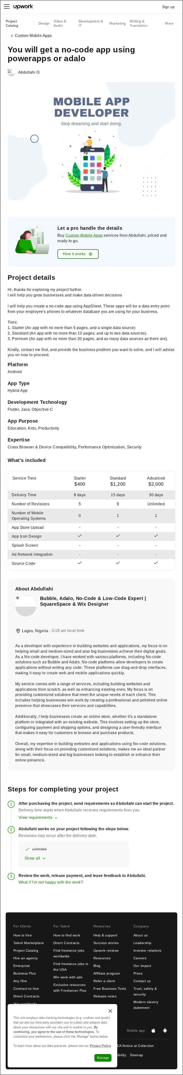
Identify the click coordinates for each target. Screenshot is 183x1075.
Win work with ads (67, 977)
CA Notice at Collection (135, 1046)
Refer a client (104, 981)
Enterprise (21, 966)
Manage (103, 1058)
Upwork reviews (106, 950)
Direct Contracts (26, 996)
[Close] (110, 1011)
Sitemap (136, 1055)
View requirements (35, 817)
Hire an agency (25, 958)
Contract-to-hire (26, 988)
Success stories (106, 943)
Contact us (142, 981)
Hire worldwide (25, 1004)
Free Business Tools (109, 988)
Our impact (142, 966)
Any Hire (20, 981)
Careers (139, 958)
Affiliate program (106, 973)
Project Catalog (12, 23)
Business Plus (24, 973)
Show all (32, 858)
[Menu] (7, 6)
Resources (102, 958)
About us (140, 935)
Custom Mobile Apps (84, 235)
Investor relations (147, 950)
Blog (97, 966)
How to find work (66, 935)
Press (137, 973)
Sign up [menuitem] (168, 6)
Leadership (142, 943)
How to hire (22, 935)
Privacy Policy (100, 1046)
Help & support (105, 935)
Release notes (105, 996)
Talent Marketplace (28, 943)
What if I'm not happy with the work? (51, 882)
